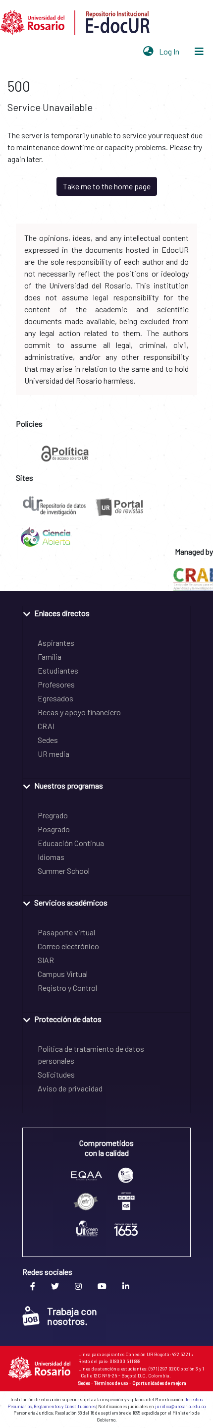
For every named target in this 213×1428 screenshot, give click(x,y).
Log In (170, 51)
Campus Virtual (63, 973)
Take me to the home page (107, 186)
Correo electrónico (68, 946)
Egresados (55, 698)
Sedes (48, 739)
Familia (49, 656)
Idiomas (51, 856)
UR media (53, 753)
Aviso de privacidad (70, 1088)
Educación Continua (71, 843)
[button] (148, 51)
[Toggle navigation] (199, 51)
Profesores (56, 684)
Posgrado (54, 829)
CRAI (46, 726)
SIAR (46, 960)
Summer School (64, 870)
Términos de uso (111, 1383)
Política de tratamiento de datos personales (91, 1054)
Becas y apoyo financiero (79, 712)
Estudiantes (58, 670)
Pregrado (53, 815)
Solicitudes (56, 1074)
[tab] (106, 612)
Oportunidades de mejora (159, 1383)
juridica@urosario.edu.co (180, 1406)
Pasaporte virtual (66, 932)
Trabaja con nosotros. (72, 1316)
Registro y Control (67, 987)
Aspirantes (56, 642)
